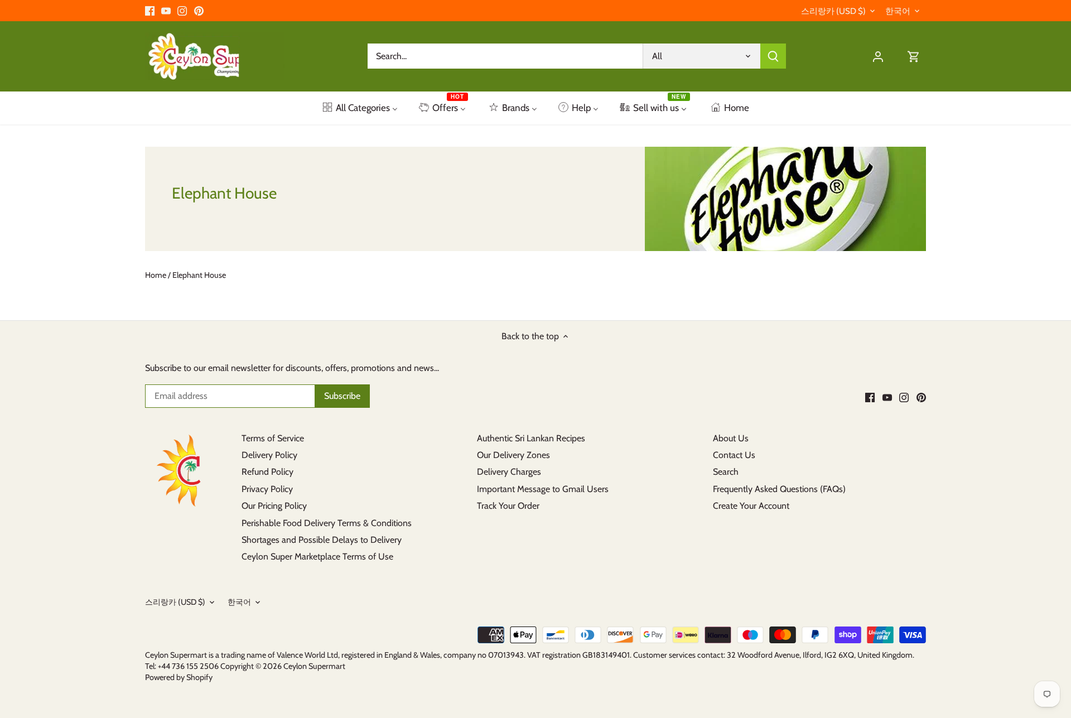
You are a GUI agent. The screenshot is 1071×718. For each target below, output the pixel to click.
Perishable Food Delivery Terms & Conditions (327, 523)
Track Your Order (508, 505)
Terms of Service (273, 438)
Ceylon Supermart (314, 666)
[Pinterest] (199, 10)
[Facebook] (150, 10)
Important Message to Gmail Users (543, 489)
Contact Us (734, 455)
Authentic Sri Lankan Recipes (531, 438)
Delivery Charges (509, 471)
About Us (731, 438)
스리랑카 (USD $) (833, 11)
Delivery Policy (269, 455)
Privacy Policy (267, 489)
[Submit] (773, 56)
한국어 (897, 11)
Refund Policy (267, 471)
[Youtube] (166, 10)
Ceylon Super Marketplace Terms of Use (317, 556)
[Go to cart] (913, 56)
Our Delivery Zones (513, 455)
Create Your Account (751, 505)
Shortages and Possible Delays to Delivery (322, 539)
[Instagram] (182, 10)
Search (726, 471)
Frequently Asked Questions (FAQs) (779, 489)
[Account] (878, 56)
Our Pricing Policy (274, 505)
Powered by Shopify (179, 677)
